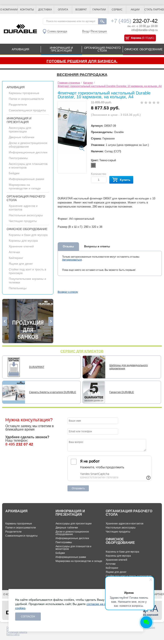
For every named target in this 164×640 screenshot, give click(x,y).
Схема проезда (57, 31)
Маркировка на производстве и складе (25, 186)
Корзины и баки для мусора (28, 235)
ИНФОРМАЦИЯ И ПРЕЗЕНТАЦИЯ (61, 49)
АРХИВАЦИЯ (20, 49)
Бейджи (14, 173)
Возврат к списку (68, 291)
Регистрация (99, 31)
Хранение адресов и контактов (124, 523)
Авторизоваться (72, 259)
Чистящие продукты (23, 221)
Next (50, 321)
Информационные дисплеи (28, 152)
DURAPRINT (36, 367)
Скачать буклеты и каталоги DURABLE (52, 392)
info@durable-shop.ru (144, 30)
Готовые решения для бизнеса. (82, 61)
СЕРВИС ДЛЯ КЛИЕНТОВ (82, 351)
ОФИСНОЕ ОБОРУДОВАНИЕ (143, 49)
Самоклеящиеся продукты (27, 110)
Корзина (136, 37)
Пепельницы (17, 288)
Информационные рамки (26, 179)
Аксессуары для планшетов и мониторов (73, 547)
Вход (85, 31)
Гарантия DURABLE (121, 392)
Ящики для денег (21, 263)
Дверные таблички (21, 137)
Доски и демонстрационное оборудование (28, 144)
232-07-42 (134, 21)
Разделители (18, 104)
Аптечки (14, 252)
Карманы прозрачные (24, 93)
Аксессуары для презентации (20, 129)
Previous (4, 321)
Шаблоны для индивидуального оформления (128, 367)
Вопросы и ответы (97, 246)
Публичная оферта (16, 632)
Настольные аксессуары (26, 215)
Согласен (28, 616)
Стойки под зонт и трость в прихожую (128, 576)
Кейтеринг (16, 258)
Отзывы (68, 246)
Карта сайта (12, 634)
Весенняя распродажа (82, 75)
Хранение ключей (21, 246)
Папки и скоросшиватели (26, 98)
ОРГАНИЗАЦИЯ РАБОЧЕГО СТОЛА (102, 49)
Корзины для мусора (23, 240)
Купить (125, 179)
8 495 (19, 444)
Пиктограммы (18, 158)
